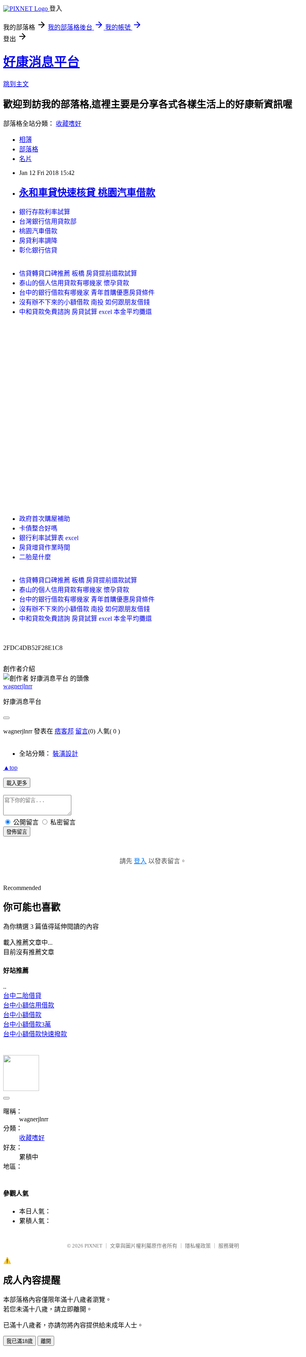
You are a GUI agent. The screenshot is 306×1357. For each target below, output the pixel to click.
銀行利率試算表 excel (48, 537)
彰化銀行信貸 (38, 250)
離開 (46, 1341)
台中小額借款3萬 (27, 1024)
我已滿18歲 (19, 1341)
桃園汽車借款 (38, 231)
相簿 (25, 139)
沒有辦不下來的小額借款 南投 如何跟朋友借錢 (84, 302)
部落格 (28, 149)
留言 (81, 731)
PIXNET (93, 1246)
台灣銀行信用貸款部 (47, 221)
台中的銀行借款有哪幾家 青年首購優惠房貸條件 (87, 292)
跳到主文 (16, 84)
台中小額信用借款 (28, 1005)
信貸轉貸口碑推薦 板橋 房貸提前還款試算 (78, 273)
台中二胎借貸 (22, 995)
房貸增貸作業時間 (44, 547)
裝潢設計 (65, 753)
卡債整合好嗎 (38, 528)
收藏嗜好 (68, 123)
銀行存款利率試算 (44, 212)
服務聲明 (228, 1246)
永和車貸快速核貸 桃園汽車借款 (87, 192)
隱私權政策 (198, 1246)
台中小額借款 (22, 1014)
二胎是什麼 (35, 557)
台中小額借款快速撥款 (35, 1034)
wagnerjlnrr (17, 686)
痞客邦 (64, 731)
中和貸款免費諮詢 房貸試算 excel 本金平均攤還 (85, 311)
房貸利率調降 (38, 240)
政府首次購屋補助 (44, 518)
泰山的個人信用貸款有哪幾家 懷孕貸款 (74, 283)
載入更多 (16, 783)
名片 (25, 158)
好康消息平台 (41, 62)
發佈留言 (16, 832)
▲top (10, 767)
